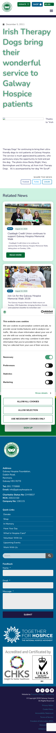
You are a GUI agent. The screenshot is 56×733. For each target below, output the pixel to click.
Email (6, 580)
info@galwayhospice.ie (21, 489)
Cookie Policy (47, 709)
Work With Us (10, 547)
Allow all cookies (28, 401)
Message (8, 591)
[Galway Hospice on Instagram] (47, 690)
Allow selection (28, 410)
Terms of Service (46, 717)
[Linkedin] (52, 690)
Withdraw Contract (45, 729)
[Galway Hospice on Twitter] (42, 690)
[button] (51, 10)
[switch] (49, 365)
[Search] (49, 555)
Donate (7, 514)
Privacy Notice (47, 705)
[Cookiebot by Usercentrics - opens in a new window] (41, 312)
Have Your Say (10, 528)
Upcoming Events (12, 542)
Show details (41, 393)
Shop (5, 519)
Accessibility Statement (44, 713)
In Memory (8, 523)
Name (7, 568)
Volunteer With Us (12, 537)
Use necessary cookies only (28, 419)
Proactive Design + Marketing (42, 694)
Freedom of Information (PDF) (41, 721)
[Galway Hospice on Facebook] (38, 690)
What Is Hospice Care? (14, 533)
